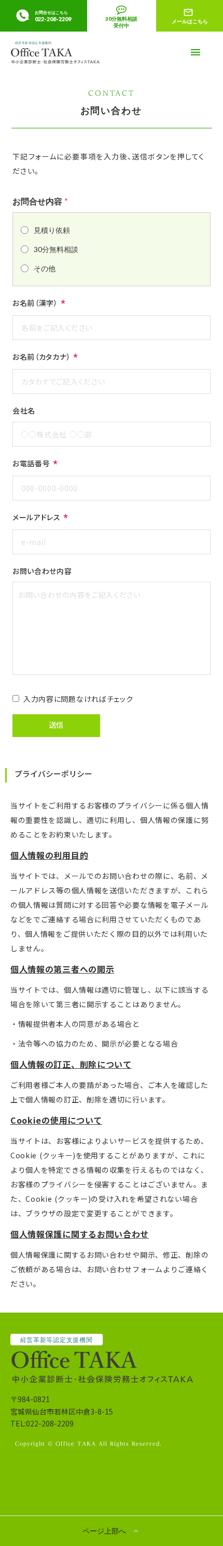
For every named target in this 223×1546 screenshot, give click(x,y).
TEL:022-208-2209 (42, 1423)
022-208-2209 (53, 19)
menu (195, 52)
